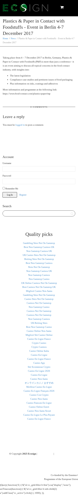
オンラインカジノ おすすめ (39, 383)
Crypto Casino (39, 343)
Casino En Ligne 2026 (39, 371)
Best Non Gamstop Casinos (39, 263)
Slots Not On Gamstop (39, 267)
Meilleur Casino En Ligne (39, 387)
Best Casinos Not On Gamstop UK (39, 287)
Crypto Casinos (39, 347)
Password (7, 176)
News (13, 38)
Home (5, 38)
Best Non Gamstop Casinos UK (39, 247)
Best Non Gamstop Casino (39, 327)
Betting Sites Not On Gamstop (39, 259)
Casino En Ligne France (39, 339)
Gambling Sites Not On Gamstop (39, 243)
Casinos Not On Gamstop (39, 303)
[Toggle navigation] (71, 7)
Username (7, 163)
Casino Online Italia (39, 351)
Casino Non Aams (39, 379)
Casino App (39, 363)
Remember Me (11, 188)
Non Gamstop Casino (39, 279)
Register (22, 195)
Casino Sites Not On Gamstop (39, 299)
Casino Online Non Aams (39, 331)
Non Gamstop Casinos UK (39, 251)
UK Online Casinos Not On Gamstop (39, 283)
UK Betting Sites (39, 323)
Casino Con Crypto (39, 394)
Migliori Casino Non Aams (39, 291)
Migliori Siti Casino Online (39, 335)
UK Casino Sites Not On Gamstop (39, 255)
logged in (20, 124)
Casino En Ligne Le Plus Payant (39, 414)
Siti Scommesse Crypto (39, 367)
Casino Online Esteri (39, 406)
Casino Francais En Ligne (39, 402)
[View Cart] (62, 7)
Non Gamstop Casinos (39, 275)
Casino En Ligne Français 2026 (39, 390)
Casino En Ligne (39, 355)
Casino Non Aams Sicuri (39, 410)
